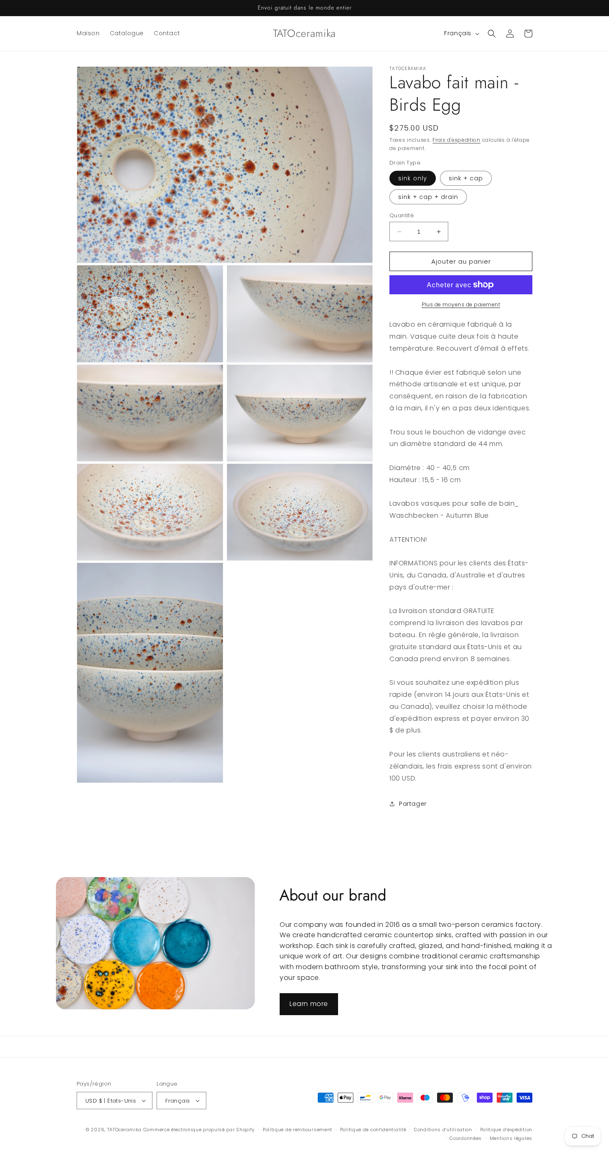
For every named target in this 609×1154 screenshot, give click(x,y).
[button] (492, 33)
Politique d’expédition (506, 1129)
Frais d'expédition (457, 139)
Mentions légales (511, 1138)
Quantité (401, 215)
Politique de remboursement (297, 1129)
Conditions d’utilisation (443, 1129)
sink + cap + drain (428, 197)
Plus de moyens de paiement (461, 304)
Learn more (309, 1004)
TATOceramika (124, 1129)
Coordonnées (466, 1138)
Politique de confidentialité (373, 1129)
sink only (412, 178)
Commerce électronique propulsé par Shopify (199, 1129)
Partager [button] (413, 804)
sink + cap (466, 178)
